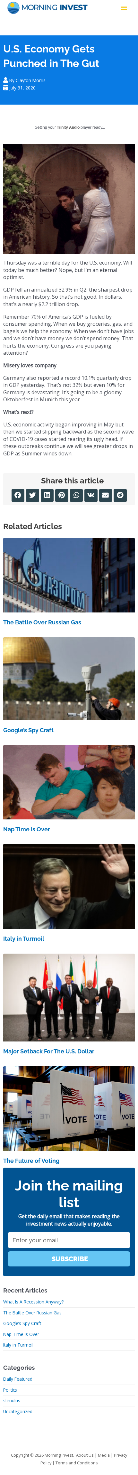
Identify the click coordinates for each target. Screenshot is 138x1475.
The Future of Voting (31, 1160)
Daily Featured (17, 1379)
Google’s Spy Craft (28, 730)
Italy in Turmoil (23, 938)
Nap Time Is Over (26, 829)
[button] (18, 495)
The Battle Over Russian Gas (42, 622)
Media (104, 1455)
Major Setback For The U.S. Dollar (48, 1051)
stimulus (11, 1400)
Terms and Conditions (77, 1463)
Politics (10, 1390)
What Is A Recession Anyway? (33, 1302)
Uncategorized (17, 1411)
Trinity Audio (68, 127)
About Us (85, 1455)
